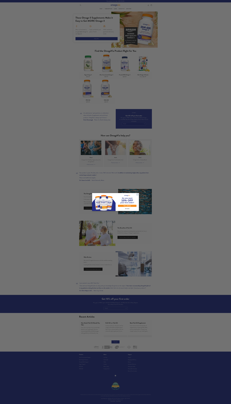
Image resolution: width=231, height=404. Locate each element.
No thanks (127, 208)
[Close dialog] (137, 194)
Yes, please (127, 206)
